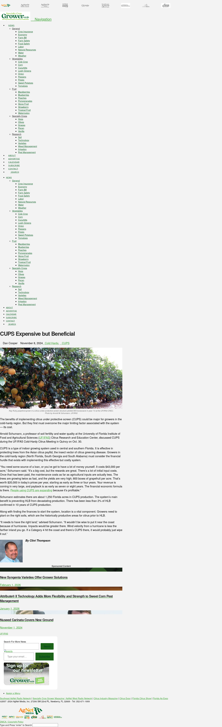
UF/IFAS (44, 437)
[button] (41, 19)
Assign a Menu (13, 693)
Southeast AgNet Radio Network (15, 698)
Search (47, 646)
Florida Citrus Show (141, 698)
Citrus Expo (124, 698)
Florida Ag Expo (160, 698)
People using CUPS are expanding (31, 490)
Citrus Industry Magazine (106, 698)
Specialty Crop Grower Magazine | (49, 698)
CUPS (65, 343)
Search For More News (15, 641)
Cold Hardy (51, 343)
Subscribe (44, 656)
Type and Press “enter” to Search (16, 725)
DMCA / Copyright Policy (11, 721)
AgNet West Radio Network (79, 698)
